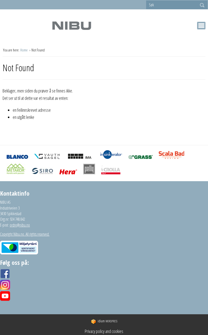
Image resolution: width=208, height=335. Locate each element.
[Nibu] (71, 25)
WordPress (107, 321)
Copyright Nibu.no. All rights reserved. (24, 234)
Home (24, 50)
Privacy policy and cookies (104, 331)
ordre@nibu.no (20, 225)
